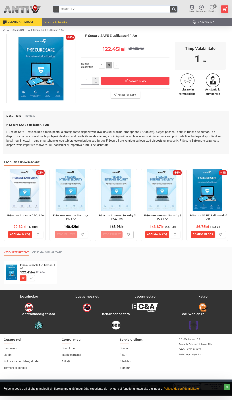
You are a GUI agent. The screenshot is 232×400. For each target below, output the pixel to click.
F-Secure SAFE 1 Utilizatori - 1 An (208, 217)
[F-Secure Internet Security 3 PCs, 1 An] (116, 190)
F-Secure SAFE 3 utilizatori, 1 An (37, 266)
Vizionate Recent (16, 252)
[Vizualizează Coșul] (224, 9)
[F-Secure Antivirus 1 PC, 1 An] (24, 190)
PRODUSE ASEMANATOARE (22, 162)
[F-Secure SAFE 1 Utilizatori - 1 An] (207, 190)
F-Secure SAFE (18, 30)
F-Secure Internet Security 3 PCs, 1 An (117, 217)
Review (30, 115)
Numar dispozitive (87, 65)
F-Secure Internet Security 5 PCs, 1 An (162, 217)
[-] (95, 82)
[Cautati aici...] (173, 9)
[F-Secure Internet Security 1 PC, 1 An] (70, 190)
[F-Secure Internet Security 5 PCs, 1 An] (162, 190)
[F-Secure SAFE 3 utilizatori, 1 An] (11, 272)
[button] (135, 81)
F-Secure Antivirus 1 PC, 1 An (25, 215)
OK (227, 387)
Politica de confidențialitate (181, 388)
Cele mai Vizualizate (47, 252)
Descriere (13, 115)
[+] (95, 79)
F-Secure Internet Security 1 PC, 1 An (71, 217)
